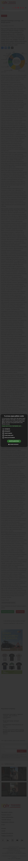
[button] (14, 426)
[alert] (14, 430)
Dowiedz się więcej (6, 424)
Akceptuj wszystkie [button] (14, 441)
